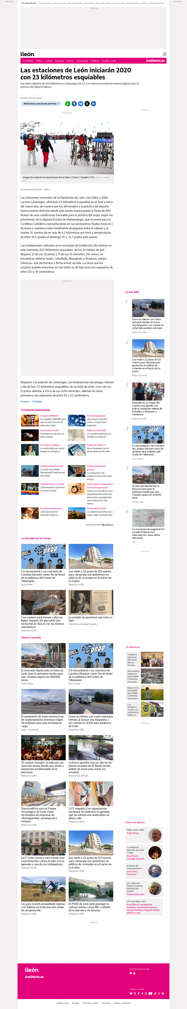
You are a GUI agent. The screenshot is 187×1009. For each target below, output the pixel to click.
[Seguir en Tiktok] (155, 993)
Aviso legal (106, 1003)
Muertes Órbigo (89, 3)
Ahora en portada (31, 637)
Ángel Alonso (133, 833)
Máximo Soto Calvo (135, 894)
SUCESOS (144, 3)
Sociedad (59, 60)
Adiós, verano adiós (135, 830)
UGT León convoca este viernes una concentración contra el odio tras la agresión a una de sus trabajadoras (42, 861)
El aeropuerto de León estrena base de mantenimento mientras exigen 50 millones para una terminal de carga (42, 721)
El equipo (75, 1003)
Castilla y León (109, 60)
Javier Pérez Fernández (132, 873)
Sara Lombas (27, 584)
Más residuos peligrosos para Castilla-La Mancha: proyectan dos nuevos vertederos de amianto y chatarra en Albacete (133, 676)
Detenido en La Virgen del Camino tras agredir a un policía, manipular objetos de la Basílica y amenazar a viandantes (147, 408)
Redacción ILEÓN (76, 584)
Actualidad (28, 60)
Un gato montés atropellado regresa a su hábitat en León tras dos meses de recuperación (43, 907)
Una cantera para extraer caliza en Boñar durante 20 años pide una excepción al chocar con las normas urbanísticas (42, 622)
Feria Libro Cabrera (119, 3)
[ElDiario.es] (155, 60)
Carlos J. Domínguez (30, 729)
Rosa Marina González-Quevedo (83, 624)
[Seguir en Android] (131, 973)
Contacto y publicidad (121, 1003)
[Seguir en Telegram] (142, 993)
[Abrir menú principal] (165, 54)
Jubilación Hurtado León (156, 3)
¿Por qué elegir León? (136, 901)
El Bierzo (95, 60)
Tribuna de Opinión (135, 822)
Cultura (48, 60)
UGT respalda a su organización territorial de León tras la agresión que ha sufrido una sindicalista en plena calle (89, 813)
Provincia (24, 401)
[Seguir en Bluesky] (131, 993)
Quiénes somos (63, 1003)
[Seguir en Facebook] (139, 993)
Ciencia (70, 60)
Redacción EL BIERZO (78, 775)
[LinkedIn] (93, 103)
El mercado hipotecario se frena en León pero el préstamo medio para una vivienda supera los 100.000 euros (42, 675)
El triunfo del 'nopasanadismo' (134, 867)
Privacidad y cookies (90, 1003)
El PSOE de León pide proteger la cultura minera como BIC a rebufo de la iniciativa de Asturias (89, 907)
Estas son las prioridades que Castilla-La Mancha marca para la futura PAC (133, 693)
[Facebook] (74, 103)
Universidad (82, 60)
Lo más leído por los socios (36, 538)
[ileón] (41, 970)
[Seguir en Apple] (134, 973)
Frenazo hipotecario (45, 3)
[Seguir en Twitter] (135, 993)
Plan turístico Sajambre (75, 3)
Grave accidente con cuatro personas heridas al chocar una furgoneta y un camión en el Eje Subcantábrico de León (91, 721)
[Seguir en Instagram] (146, 993)
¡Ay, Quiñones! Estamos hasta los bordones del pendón (135, 887)
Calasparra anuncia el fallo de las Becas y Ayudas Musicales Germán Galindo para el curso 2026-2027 (133, 659)
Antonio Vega (27, 683)
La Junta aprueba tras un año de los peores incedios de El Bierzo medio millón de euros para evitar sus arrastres (90, 767)
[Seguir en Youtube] (150, 993)
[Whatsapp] (67, 103)
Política (39, 60)
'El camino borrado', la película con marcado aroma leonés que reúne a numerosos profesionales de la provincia (42, 767)
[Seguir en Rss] (163, 993)
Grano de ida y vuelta (59, 3)
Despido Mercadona (132, 3)
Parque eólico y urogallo (103, 3)
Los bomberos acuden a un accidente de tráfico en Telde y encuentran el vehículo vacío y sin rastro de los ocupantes (134, 709)
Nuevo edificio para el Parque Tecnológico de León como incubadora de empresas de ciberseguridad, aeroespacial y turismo (39, 815)
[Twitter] (87, 103)
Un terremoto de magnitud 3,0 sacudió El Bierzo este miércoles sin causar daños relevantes (148, 533)
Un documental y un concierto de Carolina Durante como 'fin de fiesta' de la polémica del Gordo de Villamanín (43, 576)
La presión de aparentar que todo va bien (90, 618)
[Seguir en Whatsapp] (159, 993)
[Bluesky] (80, 103)
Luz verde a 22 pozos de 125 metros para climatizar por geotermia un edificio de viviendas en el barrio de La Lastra (90, 576)
